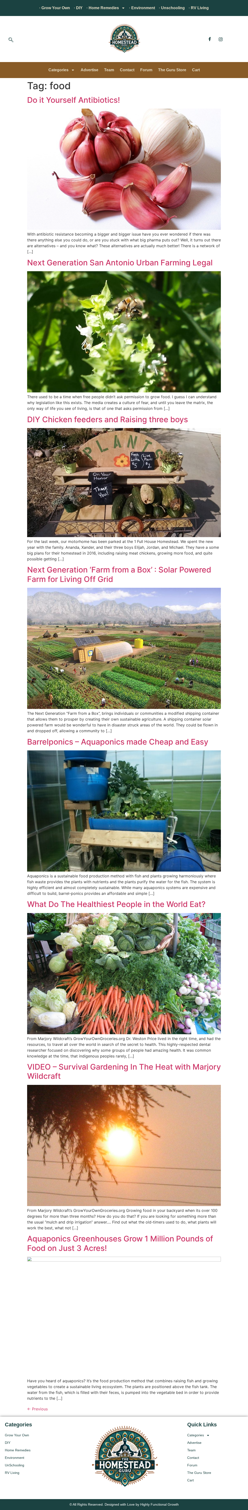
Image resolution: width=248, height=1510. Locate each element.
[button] (11, 40)
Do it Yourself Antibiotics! (73, 100)
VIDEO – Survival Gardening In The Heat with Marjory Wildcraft (124, 1071)
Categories (58, 70)
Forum (146, 70)
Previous (37, 1409)
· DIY (78, 8)
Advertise (89, 70)
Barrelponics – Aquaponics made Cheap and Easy (117, 742)
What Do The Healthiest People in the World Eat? (116, 904)
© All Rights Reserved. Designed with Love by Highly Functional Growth (124, 1504)
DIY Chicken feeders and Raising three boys (107, 419)
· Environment (142, 8)
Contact (127, 70)
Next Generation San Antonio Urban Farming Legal (120, 262)
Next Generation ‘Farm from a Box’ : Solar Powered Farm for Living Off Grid (119, 574)
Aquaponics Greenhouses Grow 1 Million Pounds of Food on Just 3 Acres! (120, 1243)
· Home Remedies (102, 8)
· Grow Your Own (54, 8)
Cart (196, 70)
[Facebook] (209, 39)
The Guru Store (172, 70)
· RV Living (199, 8)
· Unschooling (172, 8)
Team (109, 70)
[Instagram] (220, 39)
